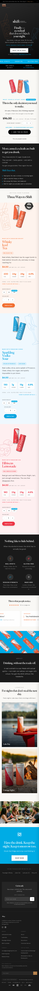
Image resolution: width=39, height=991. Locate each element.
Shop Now (19, 858)
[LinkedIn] (5, 927)
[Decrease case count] (23, 123)
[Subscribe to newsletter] (32, 899)
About (22, 934)
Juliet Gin (17, 873)
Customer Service (25, 943)
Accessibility (16, 982)
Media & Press (5, 956)
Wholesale (29, 982)
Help (23, 982)
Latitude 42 (26, 873)
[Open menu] (35, 6)
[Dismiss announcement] (37, 1)
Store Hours (24, 940)
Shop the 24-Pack (19, 50)
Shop (29, 6)
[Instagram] (2, 927)
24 (14, 292)
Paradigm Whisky (7, 873)
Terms (9, 982)
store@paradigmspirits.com (9, 950)
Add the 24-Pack (20, 132)
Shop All (34, 873)
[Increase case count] (30, 123)
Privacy (4, 982)
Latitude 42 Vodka (6, 934)
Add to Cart (8, 305)
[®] (6, 6)
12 (9, 292)
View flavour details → (11, 284)
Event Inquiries (6, 953)
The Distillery (24, 937)
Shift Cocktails (5, 943)
